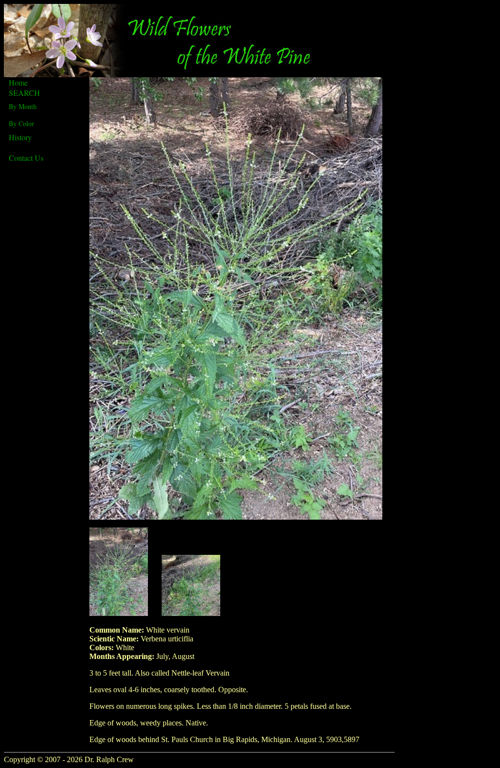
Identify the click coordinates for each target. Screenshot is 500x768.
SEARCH (24, 93)
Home (18, 82)
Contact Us (26, 158)
